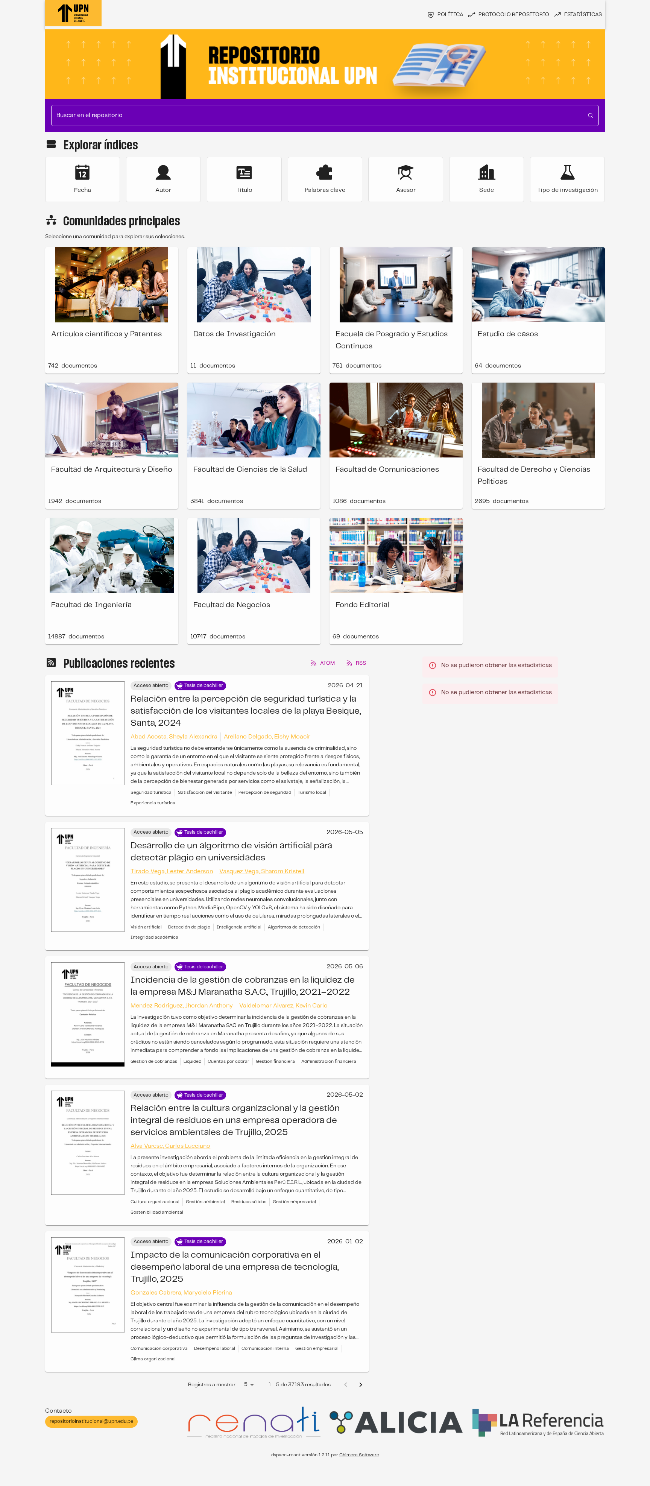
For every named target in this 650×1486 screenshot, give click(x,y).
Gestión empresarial (294, 1202)
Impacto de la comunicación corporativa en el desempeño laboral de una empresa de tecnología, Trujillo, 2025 (235, 1267)
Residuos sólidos (248, 1202)
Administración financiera (328, 1061)
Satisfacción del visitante (205, 792)
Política (450, 14)
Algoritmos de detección (294, 927)
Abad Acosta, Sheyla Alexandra (174, 737)
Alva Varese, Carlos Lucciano (170, 1146)
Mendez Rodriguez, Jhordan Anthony (182, 1006)
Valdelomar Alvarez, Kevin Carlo (283, 1006)
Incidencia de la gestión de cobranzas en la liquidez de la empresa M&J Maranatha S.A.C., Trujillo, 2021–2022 (243, 986)
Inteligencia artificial (239, 927)
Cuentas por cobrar (228, 1061)
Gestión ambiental (205, 1202)
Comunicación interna (265, 1348)
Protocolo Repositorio (513, 14)
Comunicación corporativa (159, 1348)
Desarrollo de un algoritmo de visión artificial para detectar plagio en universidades (231, 852)
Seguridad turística (151, 792)
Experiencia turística (153, 803)
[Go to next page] (360, 1384)
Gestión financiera (275, 1061)
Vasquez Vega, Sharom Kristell (261, 871)
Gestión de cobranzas (154, 1061)
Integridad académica (154, 937)
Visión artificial (146, 927)
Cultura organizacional (155, 1202)
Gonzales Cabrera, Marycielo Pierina (181, 1293)
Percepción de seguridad (264, 792)
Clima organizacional (153, 1359)
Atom (327, 663)
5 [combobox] (246, 1384)
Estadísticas (583, 14)
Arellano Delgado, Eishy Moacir (267, 737)
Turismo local (312, 792)
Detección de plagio (189, 927)
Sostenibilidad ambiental (157, 1212)
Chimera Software (359, 1455)
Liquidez (192, 1061)
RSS (361, 663)
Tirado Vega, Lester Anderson (172, 871)
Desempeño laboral (214, 1348)
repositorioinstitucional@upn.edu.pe (91, 1421)
